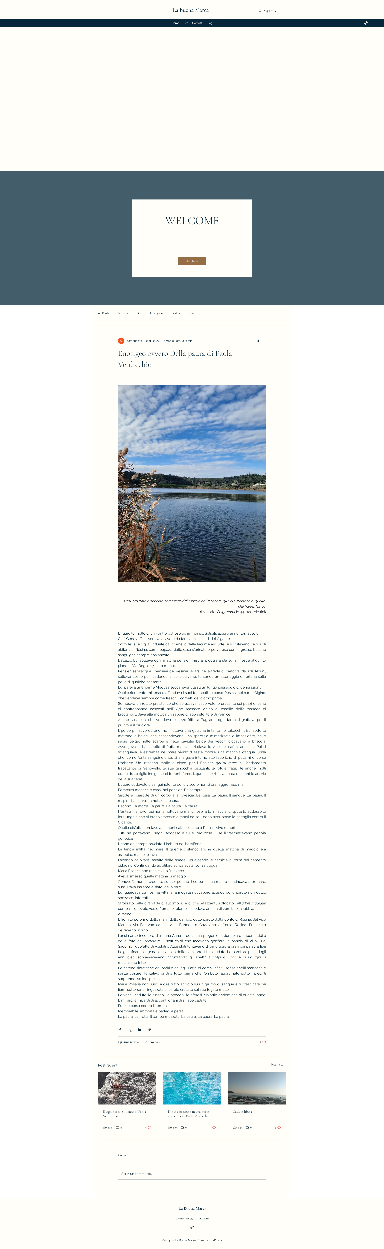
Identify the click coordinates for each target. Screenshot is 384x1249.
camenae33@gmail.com (192, 1218)
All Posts (103, 313)
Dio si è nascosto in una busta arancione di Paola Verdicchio (189, 1113)
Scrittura (123, 313)
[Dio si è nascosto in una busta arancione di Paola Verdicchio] (192, 1088)
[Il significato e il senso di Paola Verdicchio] (127, 1088)
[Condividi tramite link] (149, 1030)
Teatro (175, 313)
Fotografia (156, 313)
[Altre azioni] (263, 340)
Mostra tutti (278, 1064)
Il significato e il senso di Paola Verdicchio (124, 1113)
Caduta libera (242, 1111)
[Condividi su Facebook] (120, 1030)
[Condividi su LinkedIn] (139, 1030)
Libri (139, 313)
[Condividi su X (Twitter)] (130, 1030)
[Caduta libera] (257, 1088)
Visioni (192, 313)
